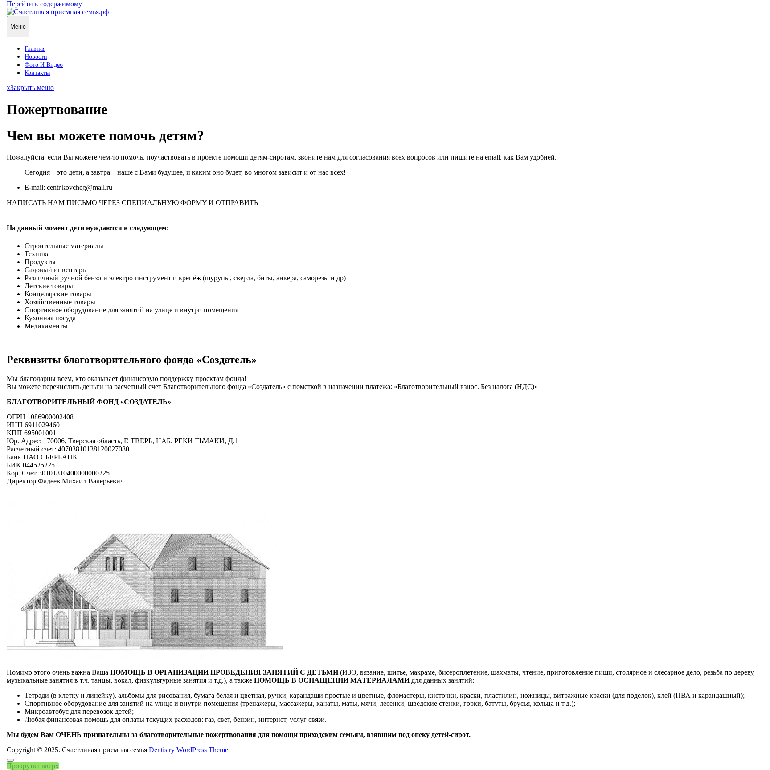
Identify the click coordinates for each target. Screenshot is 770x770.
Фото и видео (44, 64)
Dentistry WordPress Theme (187, 750)
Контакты (37, 73)
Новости (36, 56)
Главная (35, 48)
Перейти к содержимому (44, 4)
